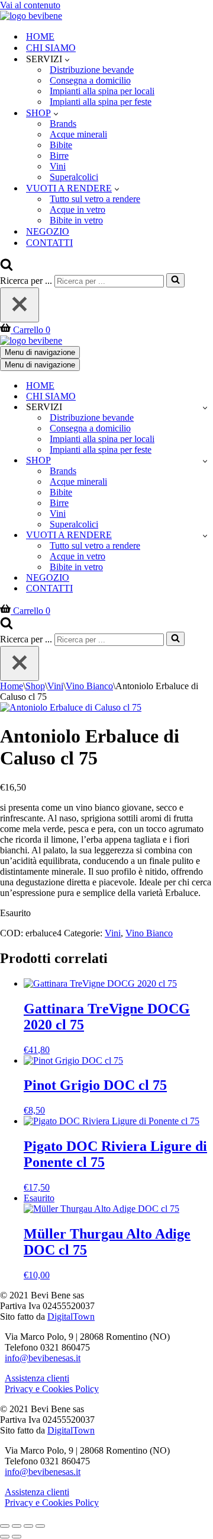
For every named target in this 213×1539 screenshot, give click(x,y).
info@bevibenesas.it (42, 1358)
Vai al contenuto (30, 5)
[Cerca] (6, 268)
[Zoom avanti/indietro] (4, 1526)
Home (11, 686)
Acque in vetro (77, 209)
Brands (63, 124)
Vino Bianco (89, 686)
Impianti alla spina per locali (102, 91)
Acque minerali (78, 134)
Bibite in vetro (76, 220)
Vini (58, 166)
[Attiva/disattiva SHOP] (205, 461)
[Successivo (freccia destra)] (16, 1536)
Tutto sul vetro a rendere (95, 199)
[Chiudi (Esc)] (40, 1526)
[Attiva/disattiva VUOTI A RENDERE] (205, 535)
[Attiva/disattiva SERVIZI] (205, 407)
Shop (35, 686)
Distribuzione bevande (92, 70)
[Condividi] (28, 1526)
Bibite (61, 145)
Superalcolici (74, 177)
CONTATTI (49, 243)
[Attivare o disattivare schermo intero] (16, 1526)
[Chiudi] (19, 304)
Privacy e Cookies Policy (52, 1389)
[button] (67, 59)
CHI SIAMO (51, 48)
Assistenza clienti (37, 1378)
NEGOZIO (47, 231)
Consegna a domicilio (90, 80)
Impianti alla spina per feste (100, 102)
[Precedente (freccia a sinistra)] (4, 1536)
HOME (40, 36)
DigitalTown (71, 1316)
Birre (59, 156)
